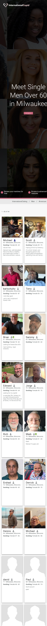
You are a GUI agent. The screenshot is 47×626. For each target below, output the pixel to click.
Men (33, 201)
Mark (28, 434)
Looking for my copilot (10, 393)
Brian (6, 337)
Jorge (29, 385)
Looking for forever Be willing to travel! (12, 344)
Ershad (7, 482)
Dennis (7, 531)
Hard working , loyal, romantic (9, 348)
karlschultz (9, 288)
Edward (7, 385)
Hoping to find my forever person (35, 247)
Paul (28, 579)
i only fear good (8, 296)
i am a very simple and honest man (10, 299)
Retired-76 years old (32, 444)
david (6, 579)
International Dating (19, 201)
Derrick (30, 482)
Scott (29, 240)
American (42, 201)
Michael (7, 240)
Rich (5, 434)
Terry (29, 288)
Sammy (30, 337)
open (27, 589)
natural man (7, 247)
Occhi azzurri (30, 587)
